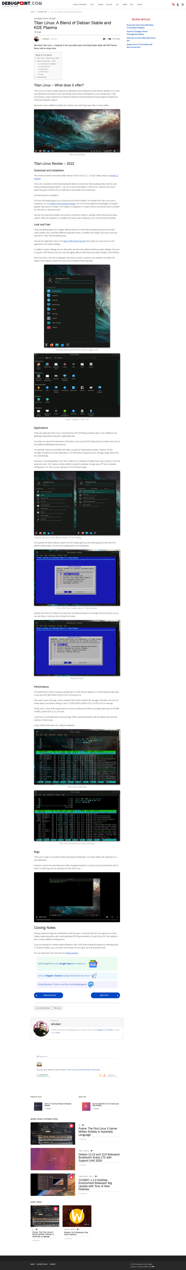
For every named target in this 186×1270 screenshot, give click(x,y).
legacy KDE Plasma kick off (74, 241)
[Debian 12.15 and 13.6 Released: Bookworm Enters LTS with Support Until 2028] (53, 1159)
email (58, 1033)
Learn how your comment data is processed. (83, 1070)
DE (117, 4)
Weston (73, 1229)
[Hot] (71, 1177)
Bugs (41, 74)
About (33, 1264)
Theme (100, 4)
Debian (81, 1150)
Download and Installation (48, 64)
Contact (53, 1264)
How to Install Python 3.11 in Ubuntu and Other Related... (105, 1104)
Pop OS (91, 1176)
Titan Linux (57, 1008)
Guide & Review (79, 4)
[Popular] (71, 1126)
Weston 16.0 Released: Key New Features (76, 1233)
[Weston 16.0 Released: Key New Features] (77, 1216)
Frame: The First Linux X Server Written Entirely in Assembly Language (98, 1131)
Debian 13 (86, 1150)
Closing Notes (42, 77)
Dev (131, 4)
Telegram (100, 1030)
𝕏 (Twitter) (109, 1030)
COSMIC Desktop (83, 1176)
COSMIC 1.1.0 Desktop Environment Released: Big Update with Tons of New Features (95, 1184)
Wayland (66, 1229)
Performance (44, 72)
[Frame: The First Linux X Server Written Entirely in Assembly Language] (53, 1133)
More (139, 4)
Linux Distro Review (43, 1008)
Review (52, 19)
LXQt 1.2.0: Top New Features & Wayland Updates (57, 1104)
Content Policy (42, 1264)
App (92, 4)
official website (72, 953)
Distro (109, 4)
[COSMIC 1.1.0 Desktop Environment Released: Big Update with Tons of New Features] (53, 1185)
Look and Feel (44, 66)
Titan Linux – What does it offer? (48, 58)
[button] (173, 4)
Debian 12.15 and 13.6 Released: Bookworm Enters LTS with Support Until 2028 (99, 1157)
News (125, 4)
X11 (79, 1125)
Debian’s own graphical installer (62, 204)
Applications (44, 69)
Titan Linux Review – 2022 (46, 61)
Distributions (41, 19)
